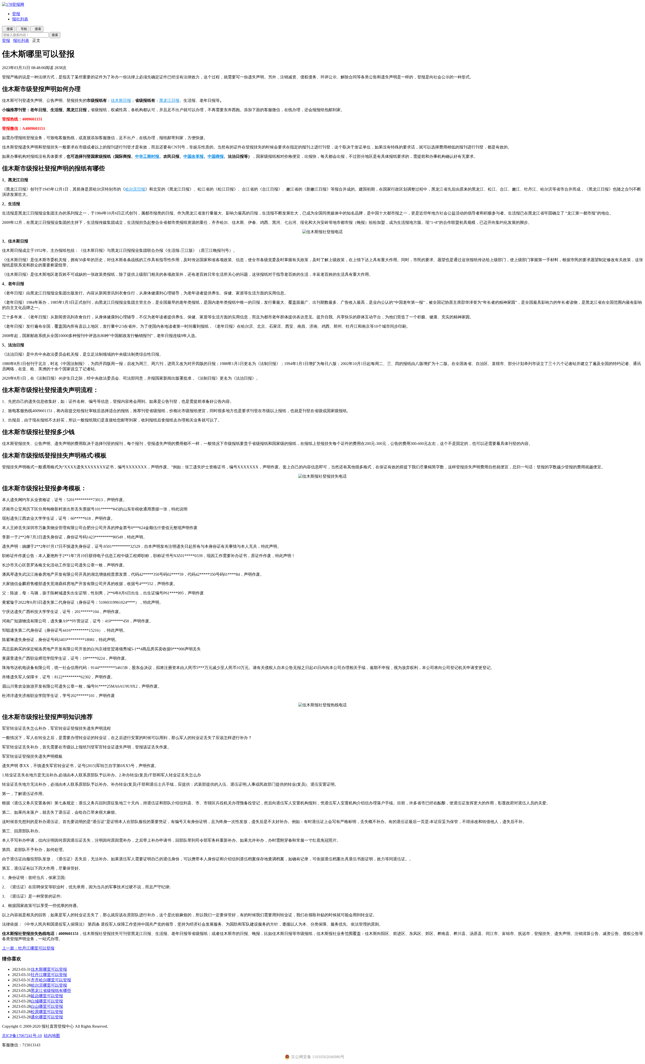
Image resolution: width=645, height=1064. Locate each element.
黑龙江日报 (169, 100)
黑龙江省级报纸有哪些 (51, 990)
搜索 (55, 35)
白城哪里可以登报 (47, 1001)
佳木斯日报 (121, 100)
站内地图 (52, 1035)
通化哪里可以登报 (47, 1017)
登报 (16, 14)
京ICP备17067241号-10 (22, 1035)
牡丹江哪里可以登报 (49, 974)
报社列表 (20, 19)
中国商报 (216, 156)
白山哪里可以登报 (47, 1006)
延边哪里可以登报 (47, 996)
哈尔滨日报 (135, 189)
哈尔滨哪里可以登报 (49, 985)
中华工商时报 (147, 156)
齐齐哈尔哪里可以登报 (51, 980)
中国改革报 (193, 156)
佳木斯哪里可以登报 (49, 969)
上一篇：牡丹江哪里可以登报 (28, 948)
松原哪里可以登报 (47, 1012)
